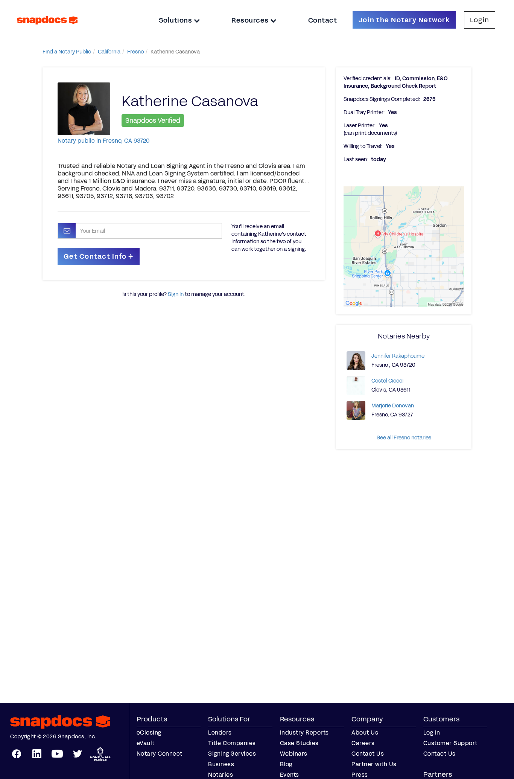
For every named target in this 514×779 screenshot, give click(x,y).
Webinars (293, 754)
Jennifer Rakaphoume (397, 356)
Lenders (220, 732)
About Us (364, 732)
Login (479, 20)
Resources (250, 20)
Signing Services (232, 754)
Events (289, 775)
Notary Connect (159, 754)
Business (221, 764)
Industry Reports (304, 732)
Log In (431, 732)
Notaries (220, 775)
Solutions (176, 20)
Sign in (176, 294)
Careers (363, 743)
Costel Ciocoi (387, 380)
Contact (322, 20)
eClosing (149, 732)
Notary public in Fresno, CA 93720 (103, 141)
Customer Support (450, 743)
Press (359, 775)
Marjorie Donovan (392, 405)
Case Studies (299, 743)
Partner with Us (374, 764)
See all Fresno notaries (404, 437)
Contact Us (367, 754)
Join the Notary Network (404, 20)
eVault (146, 743)
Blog (286, 764)
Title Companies (232, 743)
